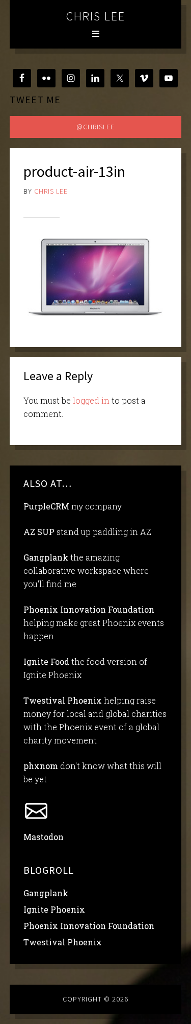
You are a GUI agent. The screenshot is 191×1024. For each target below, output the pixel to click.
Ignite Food (46, 661)
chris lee (95, 16)
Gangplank (45, 557)
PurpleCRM (46, 506)
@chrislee (95, 126)
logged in (91, 400)
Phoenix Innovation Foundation (88, 609)
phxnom (40, 765)
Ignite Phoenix (54, 909)
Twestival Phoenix (62, 700)
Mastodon (43, 836)
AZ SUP (38, 531)
